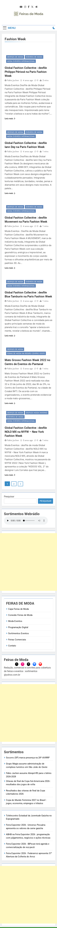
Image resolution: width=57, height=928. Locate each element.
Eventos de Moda (34, 57)
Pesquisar (9, 496)
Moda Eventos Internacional (21, 61)
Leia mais (9, 118)
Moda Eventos (15, 621)
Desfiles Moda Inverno (36, 412)
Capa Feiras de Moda (18, 609)
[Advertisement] (28, 562)
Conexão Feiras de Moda (20, 615)
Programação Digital (18, 627)
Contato (12, 645)
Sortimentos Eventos (18, 633)
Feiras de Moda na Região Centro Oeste (26, 353)
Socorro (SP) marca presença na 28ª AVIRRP (28, 757)
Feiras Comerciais (17, 639)
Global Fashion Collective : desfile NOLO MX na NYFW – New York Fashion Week (26, 431)
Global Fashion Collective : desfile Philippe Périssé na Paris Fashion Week (26, 71)
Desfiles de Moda (15, 57)
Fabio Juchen (13, 80)
